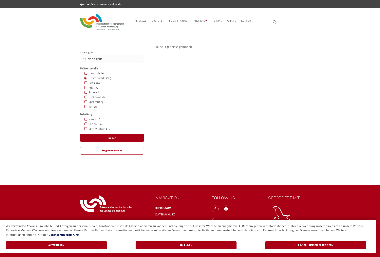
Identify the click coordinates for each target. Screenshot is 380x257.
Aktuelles (140, 20)
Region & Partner (178, 20)
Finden (112, 137)
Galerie (231, 20)
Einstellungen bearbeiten (315, 245)
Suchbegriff (86, 52)
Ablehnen (186, 245)
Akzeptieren (56, 245)
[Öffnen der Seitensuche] (275, 22)
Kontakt (246, 20)
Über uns (157, 20)
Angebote (199, 20)
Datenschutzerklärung (63, 235)
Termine (217, 20)
